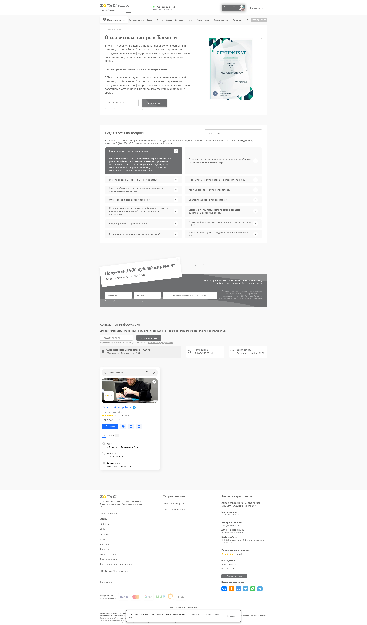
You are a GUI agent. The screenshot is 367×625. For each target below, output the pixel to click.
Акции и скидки (204, 20)
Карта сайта (106, 582)
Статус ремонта (259, 19)
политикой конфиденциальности (140, 301)
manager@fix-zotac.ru (232, 532)
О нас (159, 20)
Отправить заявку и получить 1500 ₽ (189, 295)
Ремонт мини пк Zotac (174, 509)
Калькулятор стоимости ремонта (116, 564)
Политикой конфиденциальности (140, 109)
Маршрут (112, 426)
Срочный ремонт (137, 20)
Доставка (179, 20)
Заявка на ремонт (222, 20)
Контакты (237, 20)
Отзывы (169, 20)
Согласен (231, 616)
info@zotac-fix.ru (230, 525)
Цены (149, 20)
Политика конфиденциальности (183, 607)
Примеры (104, 523)
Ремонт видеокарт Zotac (175, 503)
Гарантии (190, 20)
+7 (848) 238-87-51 (165, 7)
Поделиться (224, 588)
